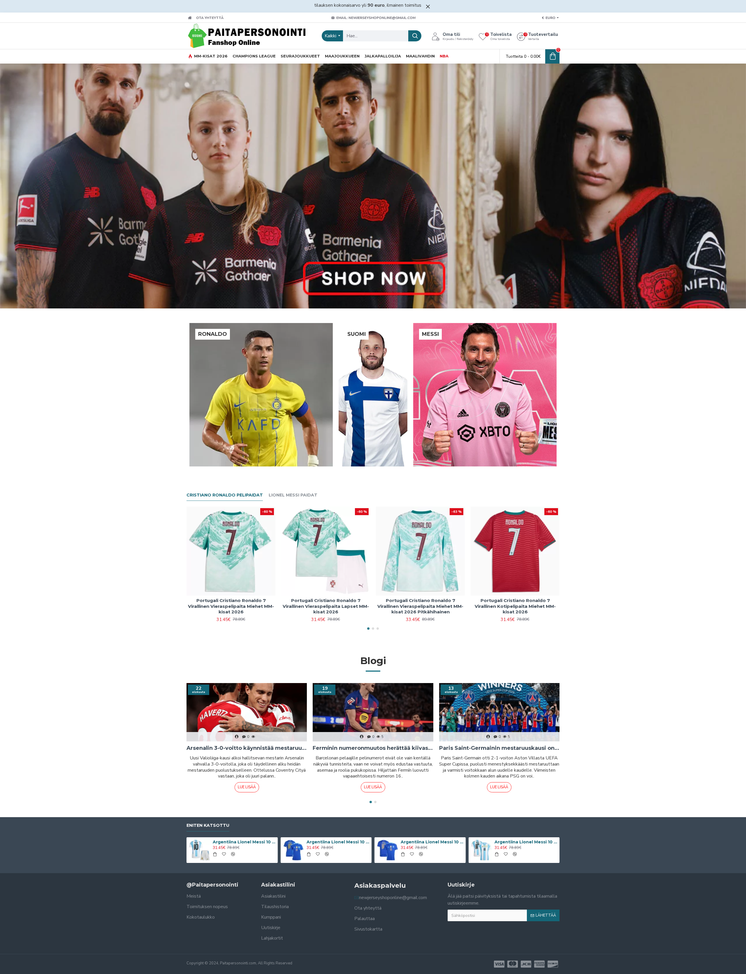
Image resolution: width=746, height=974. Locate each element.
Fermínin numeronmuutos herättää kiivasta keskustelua (373, 748)
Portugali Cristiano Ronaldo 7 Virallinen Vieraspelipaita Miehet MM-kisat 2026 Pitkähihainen (420, 606)
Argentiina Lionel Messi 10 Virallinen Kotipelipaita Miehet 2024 (526, 842)
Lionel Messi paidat (293, 495)
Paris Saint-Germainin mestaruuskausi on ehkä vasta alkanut (499, 748)
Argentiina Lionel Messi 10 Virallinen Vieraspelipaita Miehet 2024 (432, 842)
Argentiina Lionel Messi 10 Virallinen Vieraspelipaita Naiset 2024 (338, 842)
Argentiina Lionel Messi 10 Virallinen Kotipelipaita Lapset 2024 (244, 842)
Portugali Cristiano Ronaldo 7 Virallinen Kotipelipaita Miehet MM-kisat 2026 (515, 606)
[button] (368, 628)
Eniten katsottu (207, 825)
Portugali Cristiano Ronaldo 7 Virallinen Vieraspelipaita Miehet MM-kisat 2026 (231, 606)
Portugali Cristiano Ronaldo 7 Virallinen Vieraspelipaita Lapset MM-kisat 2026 (326, 606)
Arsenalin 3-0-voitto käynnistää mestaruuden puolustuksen (246, 748)
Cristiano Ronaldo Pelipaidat (224, 495)
